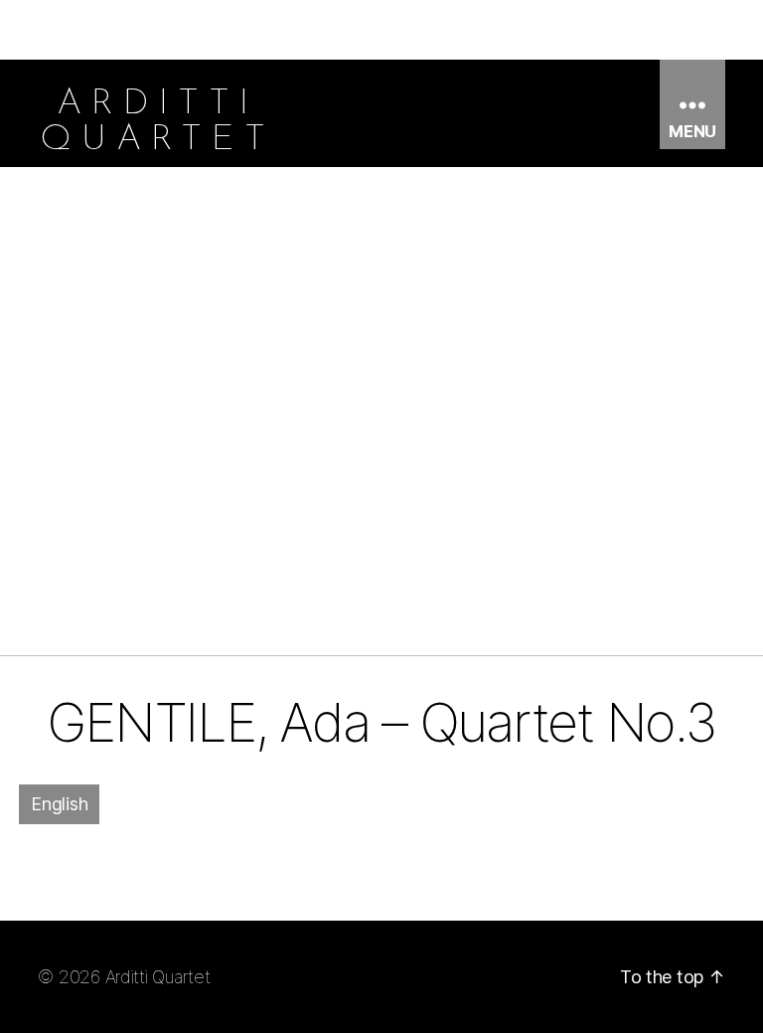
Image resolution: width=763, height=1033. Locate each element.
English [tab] (59, 803)
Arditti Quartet (158, 976)
